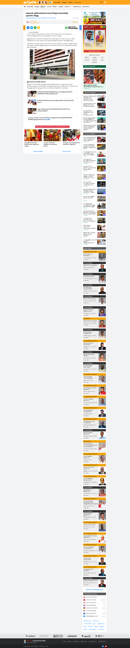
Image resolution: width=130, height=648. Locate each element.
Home (64, 641)
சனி (102, 57)
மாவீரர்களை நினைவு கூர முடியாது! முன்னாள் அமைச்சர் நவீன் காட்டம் (55, 101)
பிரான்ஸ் (90, 626)
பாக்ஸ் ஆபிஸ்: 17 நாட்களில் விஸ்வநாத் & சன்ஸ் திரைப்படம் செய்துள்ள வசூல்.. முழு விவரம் (89, 160)
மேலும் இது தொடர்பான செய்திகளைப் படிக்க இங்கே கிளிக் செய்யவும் (52, 126)
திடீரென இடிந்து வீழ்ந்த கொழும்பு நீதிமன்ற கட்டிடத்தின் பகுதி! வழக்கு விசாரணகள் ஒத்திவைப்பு (90, 120)
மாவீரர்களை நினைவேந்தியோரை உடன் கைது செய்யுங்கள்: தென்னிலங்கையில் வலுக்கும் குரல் (54, 92)
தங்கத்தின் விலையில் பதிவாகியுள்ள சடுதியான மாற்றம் (31, 144)
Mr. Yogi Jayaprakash (88, 44)
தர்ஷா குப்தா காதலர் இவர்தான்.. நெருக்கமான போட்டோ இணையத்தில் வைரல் (90, 212)
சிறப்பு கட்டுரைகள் (89, 66)
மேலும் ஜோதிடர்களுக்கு (94, 51)
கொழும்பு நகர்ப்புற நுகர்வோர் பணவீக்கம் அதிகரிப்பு (71, 143)
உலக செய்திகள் (87, 623)
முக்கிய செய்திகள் (38, 151)
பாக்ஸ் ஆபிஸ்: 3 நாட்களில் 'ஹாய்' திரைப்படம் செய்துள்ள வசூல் (89, 219)
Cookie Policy (92, 641)
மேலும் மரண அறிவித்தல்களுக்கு (94, 589)
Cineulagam (85, 163)
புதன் (102, 60)
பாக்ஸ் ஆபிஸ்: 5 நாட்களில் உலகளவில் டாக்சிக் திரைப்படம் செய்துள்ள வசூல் (89, 183)
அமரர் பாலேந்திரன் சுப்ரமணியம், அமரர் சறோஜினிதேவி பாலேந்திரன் (91, 502)
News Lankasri (86, 141)
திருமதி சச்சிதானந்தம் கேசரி (91, 580)
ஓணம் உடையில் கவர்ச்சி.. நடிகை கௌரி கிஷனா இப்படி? (89, 168)
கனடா (94, 623)
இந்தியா (43, 6)
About (69, 641)
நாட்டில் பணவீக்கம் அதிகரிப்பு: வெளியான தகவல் (50, 144)
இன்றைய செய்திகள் (94, 55)
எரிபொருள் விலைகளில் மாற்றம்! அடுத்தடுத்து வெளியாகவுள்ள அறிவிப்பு (89, 127)
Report (76, 22)
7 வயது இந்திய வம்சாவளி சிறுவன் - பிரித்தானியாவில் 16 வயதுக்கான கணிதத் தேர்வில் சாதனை (90, 241)
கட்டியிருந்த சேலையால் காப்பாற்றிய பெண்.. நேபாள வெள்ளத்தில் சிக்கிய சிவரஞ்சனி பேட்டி (90, 153)
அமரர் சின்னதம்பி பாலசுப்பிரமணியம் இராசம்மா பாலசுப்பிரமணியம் (91, 445)
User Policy (84, 641)
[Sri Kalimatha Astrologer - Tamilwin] (94, 21)
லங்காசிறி (57, 2)
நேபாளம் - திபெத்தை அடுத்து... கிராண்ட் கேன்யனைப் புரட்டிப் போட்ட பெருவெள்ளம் (89, 176)
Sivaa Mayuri (33, 21)
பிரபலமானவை (67, 151)
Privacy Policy (102, 641)
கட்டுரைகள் (101, 629)
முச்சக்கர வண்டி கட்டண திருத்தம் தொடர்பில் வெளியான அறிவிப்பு (89, 105)
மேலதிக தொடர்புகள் (90, 594)
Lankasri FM (78, 2)
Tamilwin (35, 646)
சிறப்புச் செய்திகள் (89, 92)
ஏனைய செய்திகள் (89, 134)
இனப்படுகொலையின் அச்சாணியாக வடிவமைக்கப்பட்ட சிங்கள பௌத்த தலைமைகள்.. (93, 85)
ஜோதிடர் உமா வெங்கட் (99, 44)
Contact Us (76, 641)
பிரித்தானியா (101, 623)
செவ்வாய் (94, 62)
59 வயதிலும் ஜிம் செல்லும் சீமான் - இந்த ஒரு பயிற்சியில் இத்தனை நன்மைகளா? (90, 205)
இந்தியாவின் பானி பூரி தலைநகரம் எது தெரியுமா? (89, 234)
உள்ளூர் (37, 6)
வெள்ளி (87, 60)
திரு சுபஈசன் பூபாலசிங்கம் (90, 298)
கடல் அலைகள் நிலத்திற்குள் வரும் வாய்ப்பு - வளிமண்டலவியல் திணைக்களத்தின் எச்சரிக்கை (88, 113)
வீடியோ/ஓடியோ (93, 629)
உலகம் (49, 6)
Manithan (85, 149)
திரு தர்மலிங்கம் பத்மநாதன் (90, 320)
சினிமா (70, 2)
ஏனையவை (85, 6)
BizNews (68, 6)
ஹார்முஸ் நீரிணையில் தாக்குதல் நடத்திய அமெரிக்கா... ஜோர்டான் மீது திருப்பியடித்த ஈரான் (89, 191)
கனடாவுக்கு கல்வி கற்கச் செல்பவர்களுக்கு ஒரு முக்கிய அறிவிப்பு (89, 139)
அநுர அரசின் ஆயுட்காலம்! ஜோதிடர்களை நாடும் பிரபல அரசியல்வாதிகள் (53, 110)
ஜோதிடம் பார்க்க (90, 27)
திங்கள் (87, 57)
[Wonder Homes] (94, 15)
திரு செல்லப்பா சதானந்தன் (90, 265)
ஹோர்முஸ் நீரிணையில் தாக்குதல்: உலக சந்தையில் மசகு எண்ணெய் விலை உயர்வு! (89, 98)
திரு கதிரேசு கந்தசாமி (89, 276)
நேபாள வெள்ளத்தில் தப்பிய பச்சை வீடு (88, 197)
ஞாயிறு (94, 57)
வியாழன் (94, 60)
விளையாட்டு (77, 6)
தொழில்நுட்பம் (87, 620)
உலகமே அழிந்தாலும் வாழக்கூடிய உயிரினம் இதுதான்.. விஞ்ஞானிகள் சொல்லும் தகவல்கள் (90, 146)
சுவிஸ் (85, 626)
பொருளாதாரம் (35, 23)
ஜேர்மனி (96, 626)
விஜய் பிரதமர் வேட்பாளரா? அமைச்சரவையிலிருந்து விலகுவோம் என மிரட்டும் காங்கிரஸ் (90, 227)
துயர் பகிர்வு (87, 248)
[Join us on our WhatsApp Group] (71, 27)
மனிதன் (64, 2)
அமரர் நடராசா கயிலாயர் (89, 524)
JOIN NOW (47, 119)
